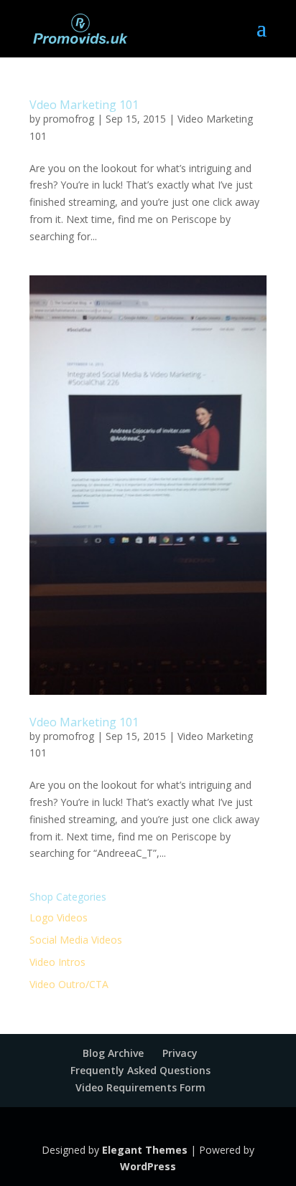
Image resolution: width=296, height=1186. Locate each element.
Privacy (180, 1053)
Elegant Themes (145, 1150)
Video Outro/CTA (68, 984)
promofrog (68, 118)
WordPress (148, 1166)
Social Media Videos (75, 940)
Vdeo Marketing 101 (84, 105)
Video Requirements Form (140, 1087)
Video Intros (57, 962)
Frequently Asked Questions (140, 1070)
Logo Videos (58, 917)
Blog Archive (113, 1053)
